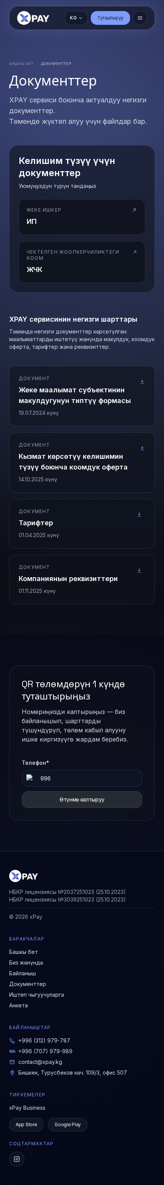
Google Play (68, 1124)
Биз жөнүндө (26, 962)
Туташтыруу (110, 18)
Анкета (18, 1005)
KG (73, 18)
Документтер (27, 984)
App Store (26, 1124)
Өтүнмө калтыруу (82, 799)
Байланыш (22, 973)
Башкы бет (21, 64)
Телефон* (35, 762)
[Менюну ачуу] (140, 18)
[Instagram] (16, 1159)
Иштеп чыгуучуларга (36, 994)
